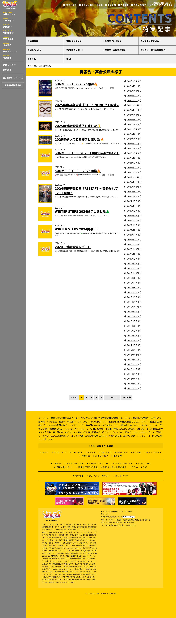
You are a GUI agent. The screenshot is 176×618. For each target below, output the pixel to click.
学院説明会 (8, 32)
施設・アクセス (10, 51)
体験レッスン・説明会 (92, 5)
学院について (9, 13)
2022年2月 (132, 210)
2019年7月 (132, 282)
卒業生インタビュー (151, 40)
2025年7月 (132, 95)
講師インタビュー (75, 40)
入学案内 (7, 44)
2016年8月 (132, 359)
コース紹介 (8, 20)
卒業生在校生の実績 (88, 467)
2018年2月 (132, 330)
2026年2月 (132, 86)
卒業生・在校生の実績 (115, 50)
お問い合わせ (9, 65)
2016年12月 (133, 354)
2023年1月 (132, 172)
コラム (33, 59)
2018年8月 (132, 316)
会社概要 (79, 476)
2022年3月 (132, 206)
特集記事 (7, 57)
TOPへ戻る (71, 5)
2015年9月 (132, 378)
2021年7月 (132, 234)
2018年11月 (133, 306)
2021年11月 (133, 220)
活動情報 (34, 40)
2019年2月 (132, 297)
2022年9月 (132, 191)
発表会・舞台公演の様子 (153, 50)
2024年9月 (132, 119)
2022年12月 (133, 177)
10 (112, 397)
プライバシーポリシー (100, 476)
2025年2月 (132, 100)
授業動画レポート (75, 50)
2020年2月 (132, 258)
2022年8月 (132, 196)
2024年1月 (132, 138)
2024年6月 (132, 134)
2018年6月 (132, 326)
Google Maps (129, 517)
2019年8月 (132, 278)
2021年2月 (132, 239)
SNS (69, 59)
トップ (45, 452)
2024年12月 (133, 105)
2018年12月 (133, 302)
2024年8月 (132, 124)
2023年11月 (133, 143)
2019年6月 (132, 287)
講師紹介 (7, 26)
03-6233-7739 (162, 5)
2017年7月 (132, 345)
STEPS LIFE (35, 50)
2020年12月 (133, 244)
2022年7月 (132, 201)
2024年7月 (132, 129)
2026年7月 (132, 81)
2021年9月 (132, 225)
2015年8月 (132, 383)
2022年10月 (133, 186)
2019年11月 (133, 268)
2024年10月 (133, 114)
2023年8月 (132, 148)
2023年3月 (132, 162)
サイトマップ (121, 476)
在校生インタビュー (114, 40)
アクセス (124, 5)
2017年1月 (132, 350)
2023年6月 (132, 158)
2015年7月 (132, 388)
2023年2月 (132, 167)
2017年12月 (133, 335)
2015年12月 (133, 374)
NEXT (126, 397)
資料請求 (7, 70)
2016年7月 (132, 364)
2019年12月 (133, 263)
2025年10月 (133, 90)
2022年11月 (133, 182)
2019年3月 (132, 292)
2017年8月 (132, 340)
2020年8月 (132, 254)
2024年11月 (133, 110)
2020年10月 (133, 249)
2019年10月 (133, 273)
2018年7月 (132, 321)
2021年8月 (132, 230)
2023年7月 (132, 153)
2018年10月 (133, 311)
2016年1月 (132, 369)
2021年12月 (133, 215)
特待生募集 (8, 38)
